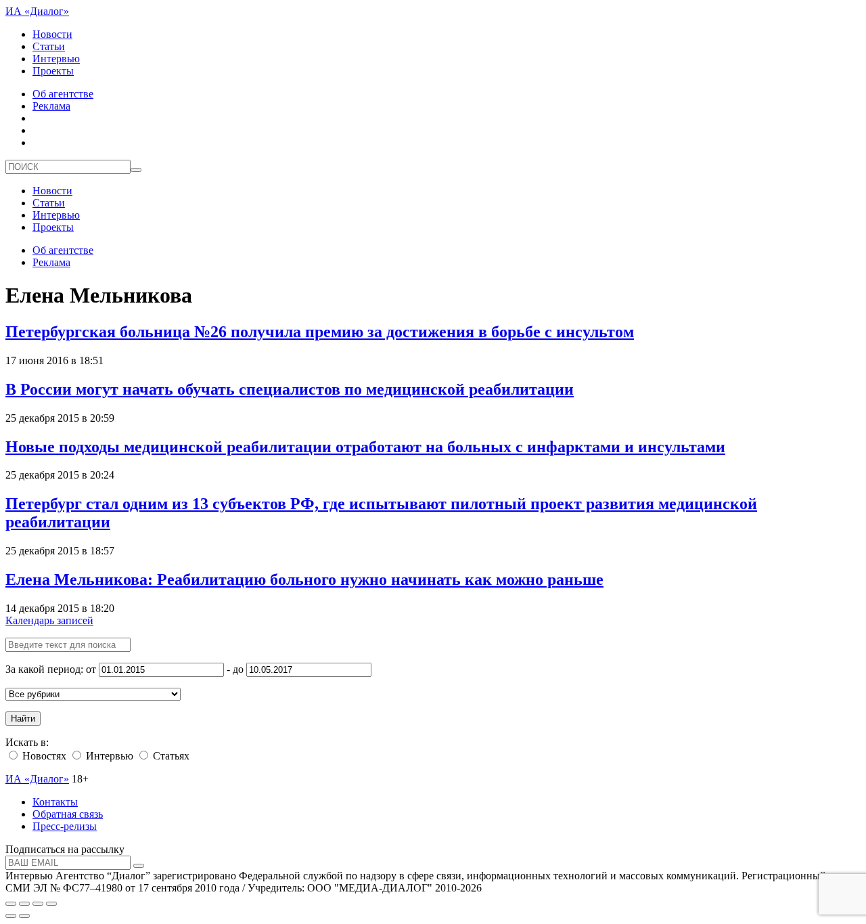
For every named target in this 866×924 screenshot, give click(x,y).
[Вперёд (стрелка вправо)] (24, 916)
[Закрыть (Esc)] (10, 904)
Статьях (169, 756)
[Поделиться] (24, 904)
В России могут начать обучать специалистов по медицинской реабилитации (289, 389)
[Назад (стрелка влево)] (10, 916)
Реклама (51, 106)
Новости (52, 34)
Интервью (56, 58)
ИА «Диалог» (37, 11)
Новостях (43, 756)
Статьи (48, 46)
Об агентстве (62, 94)
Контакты (55, 802)
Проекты (53, 70)
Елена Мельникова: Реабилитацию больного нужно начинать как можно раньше (304, 579)
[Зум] (51, 904)
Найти (23, 718)
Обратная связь (67, 814)
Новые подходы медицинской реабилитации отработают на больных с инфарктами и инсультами (365, 447)
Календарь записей (49, 620)
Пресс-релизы (64, 826)
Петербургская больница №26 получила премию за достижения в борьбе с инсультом (319, 331)
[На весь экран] (37, 904)
